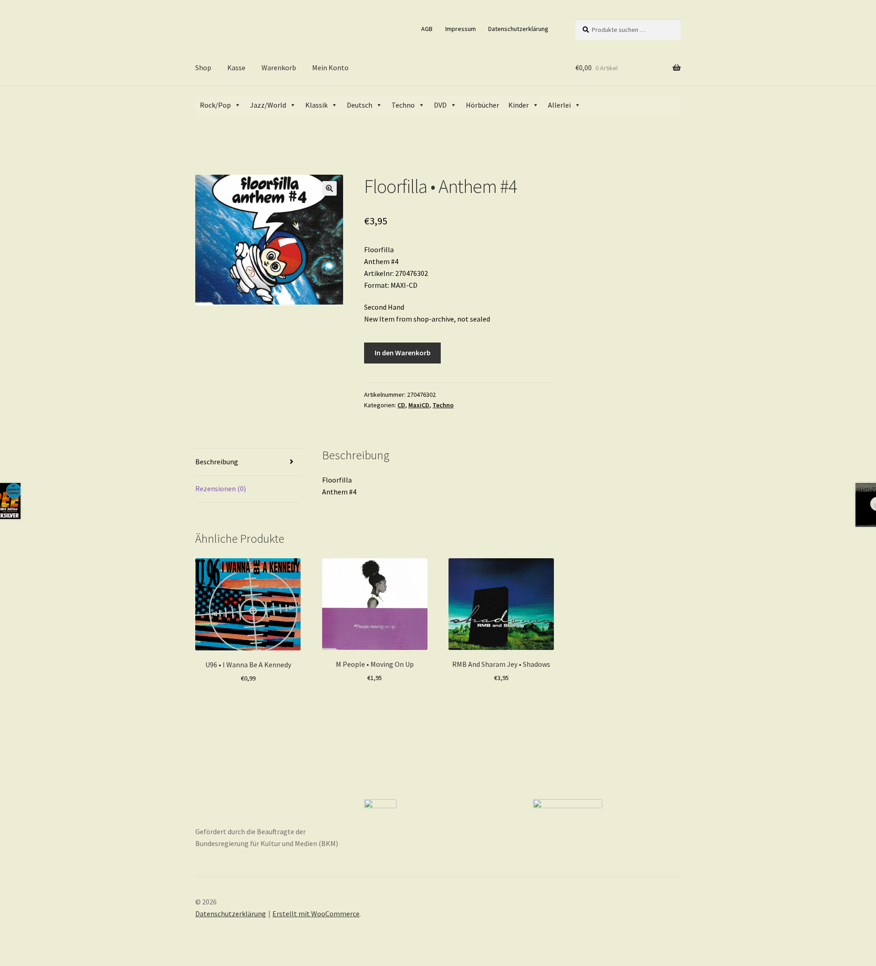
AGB (427, 29)
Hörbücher (482, 104)
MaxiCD (418, 405)
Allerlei (559, 104)
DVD (440, 104)
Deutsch (359, 104)
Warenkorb (278, 67)
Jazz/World (268, 104)
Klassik (316, 104)
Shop (203, 67)
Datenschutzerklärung (518, 29)
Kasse (236, 67)
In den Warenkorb (403, 352)
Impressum (460, 29)
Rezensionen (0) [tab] (220, 488)
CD (401, 405)
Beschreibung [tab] (216, 461)
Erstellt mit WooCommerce (316, 913)
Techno (403, 104)
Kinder (518, 104)
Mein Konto (330, 67)
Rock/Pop (215, 104)
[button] (329, 188)
